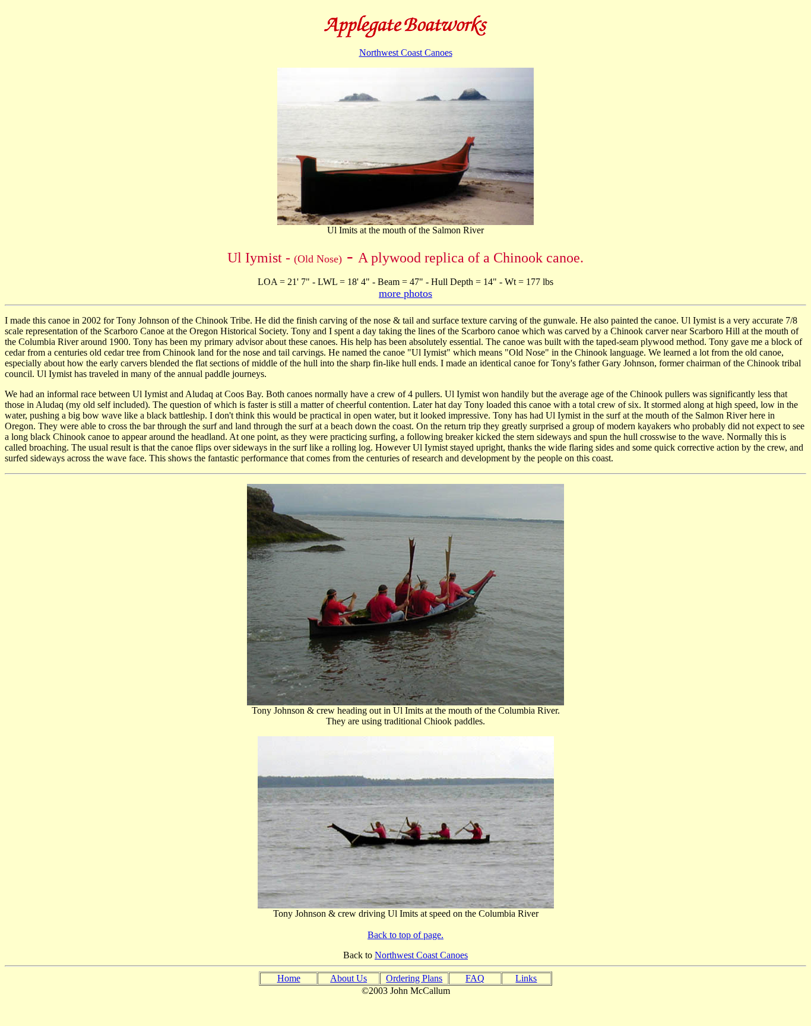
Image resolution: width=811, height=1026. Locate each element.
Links (526, 978)
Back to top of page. (405, 935)
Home (288, 978)
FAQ (474, 978)
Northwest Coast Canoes (405, 53)
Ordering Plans (414, 978)
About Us (348, 978)
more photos (405, 293)
